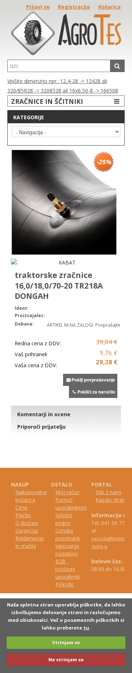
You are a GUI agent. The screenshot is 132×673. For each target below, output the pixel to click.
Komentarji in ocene (43, 414)
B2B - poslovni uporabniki (67, 569)
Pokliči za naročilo (96, 391)
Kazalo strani (111, 499)
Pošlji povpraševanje (93, 379)
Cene (21, 507)
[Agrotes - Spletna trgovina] (66, 53)
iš (60, 584)
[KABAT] (64, 262)
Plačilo (23, 515)
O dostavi (26, 522)
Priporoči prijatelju (41, 426)
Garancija (26, 530)
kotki (68, 584)
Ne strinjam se (66, 659)
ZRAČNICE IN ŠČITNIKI (47, 101)
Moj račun (67, 492)
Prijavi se (38, 6)
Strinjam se (66, 642)
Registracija (74, 6)
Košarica (109, 6)
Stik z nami (108, 492)
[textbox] (58, 66)
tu (86, 627)
